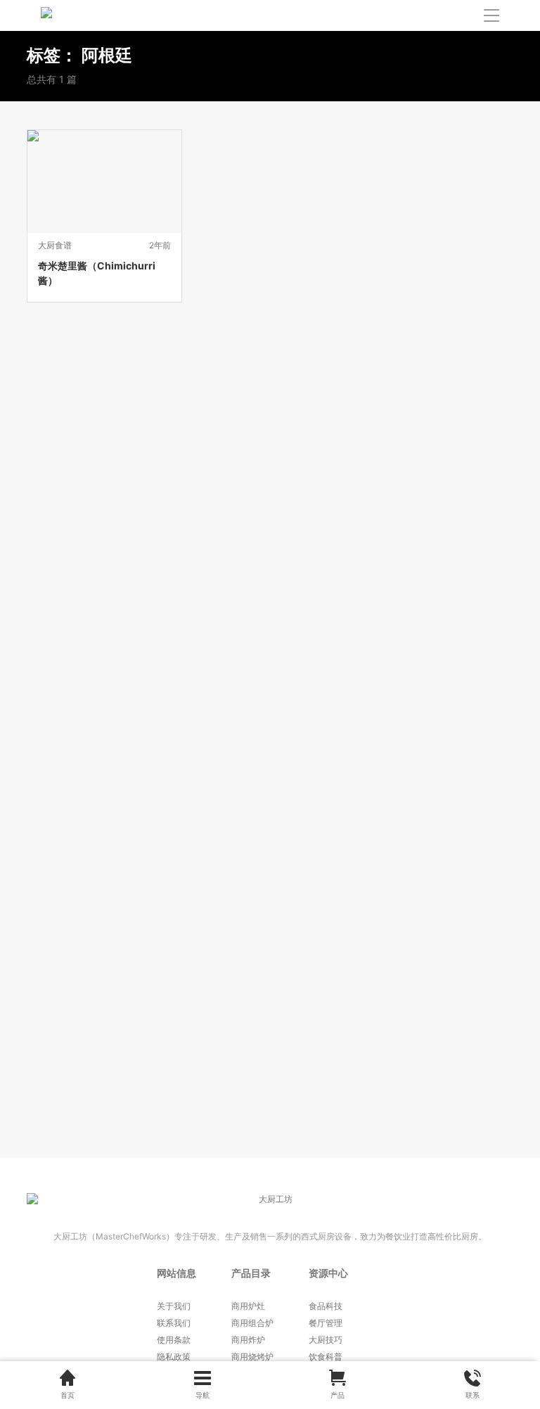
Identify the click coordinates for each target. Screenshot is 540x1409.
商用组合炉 (252, 1323)
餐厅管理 (325, 1323)
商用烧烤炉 (252, 1356)
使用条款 (174, 1339)
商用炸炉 (248, 1339)
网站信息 (176, 1273)
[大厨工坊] (104, 15)
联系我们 (174, 1323)
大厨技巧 (325, 1339)
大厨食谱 (55, 245)
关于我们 (174, 1306)
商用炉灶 (248, 1306)
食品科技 (325, 1306)
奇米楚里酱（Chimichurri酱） (96, 273)
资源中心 (328, 1273)
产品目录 (251, 1273)
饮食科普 (325, 1356)
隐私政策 (174, 1356)
